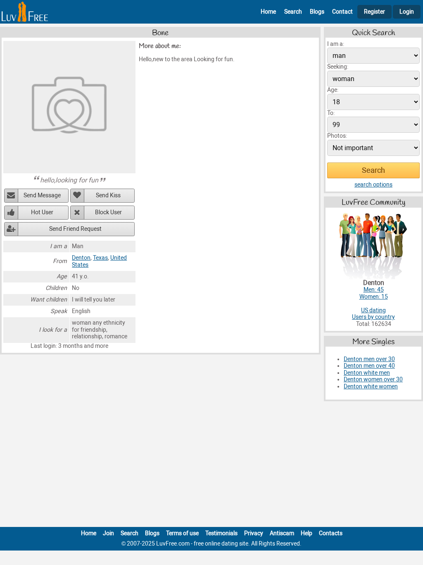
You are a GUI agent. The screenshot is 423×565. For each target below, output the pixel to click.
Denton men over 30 (369, 359)
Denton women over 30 (373, 379)
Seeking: (337, 66)
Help (306, 533)
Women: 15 (373, 296)
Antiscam (282, 533)
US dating (373, 310)
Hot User (42, 212)
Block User (108, 212)
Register (374, 11)
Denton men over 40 (369, 365)
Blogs (317, 11)
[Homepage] (25, 12)
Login (406, 11)
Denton (81, 257)
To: (331, 113)
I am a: (335, 44)
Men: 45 (374, 289)
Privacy (253, 533)
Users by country (373, 317)
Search (293, 11)
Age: (332, 89)
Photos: (337, 135)
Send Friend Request (75, 228)
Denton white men (367, 372)
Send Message (42, 195)
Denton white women (371, 386)
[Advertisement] (211, 466)
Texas (100, 257)
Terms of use (182, 533)
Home (268, 11)
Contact (342, 11)
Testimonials (221, 533)
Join (108, 533)
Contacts (330, 533)
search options (373, 184)
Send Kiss (108, 195)
